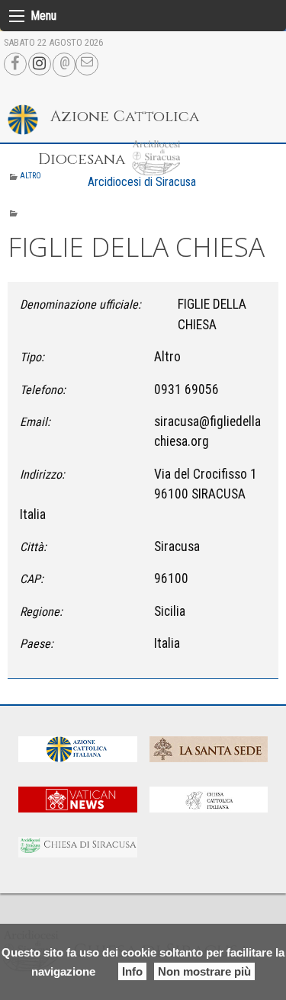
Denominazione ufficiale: (80, 304)
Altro (30, 176)
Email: (35, 422)
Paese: (36, 643)
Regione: (41, 611)
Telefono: (43, 390)
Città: (33, 547)
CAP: (31, 579)
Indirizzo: (42, 474)
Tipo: (32, 357)
